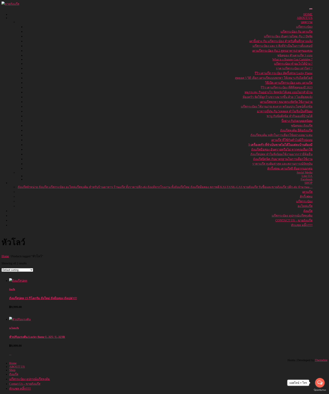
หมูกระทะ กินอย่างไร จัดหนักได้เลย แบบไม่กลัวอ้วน (278, 92)
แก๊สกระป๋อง (304, 26)
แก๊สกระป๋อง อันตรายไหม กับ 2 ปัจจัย (288, 36)
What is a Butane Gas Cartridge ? (292, 59)
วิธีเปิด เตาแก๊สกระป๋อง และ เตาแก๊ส (288, 82)
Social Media (304, 172)
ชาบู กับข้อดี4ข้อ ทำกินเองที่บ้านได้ (289, 116)
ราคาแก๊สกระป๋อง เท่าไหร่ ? (294, 68)
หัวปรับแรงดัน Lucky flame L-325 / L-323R (37, 337)
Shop (308, 182)
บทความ (306, 22)
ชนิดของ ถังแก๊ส (301, 125)
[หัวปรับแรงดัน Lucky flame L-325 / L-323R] (20, 319)
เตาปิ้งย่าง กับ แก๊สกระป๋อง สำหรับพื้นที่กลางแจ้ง (280, 41)
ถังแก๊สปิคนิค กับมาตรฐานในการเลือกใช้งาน (282, 159)
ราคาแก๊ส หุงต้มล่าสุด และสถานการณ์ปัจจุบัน (282, 163)
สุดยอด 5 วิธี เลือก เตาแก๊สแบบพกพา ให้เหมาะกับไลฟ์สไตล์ (273, 78)
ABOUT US (304, 17)
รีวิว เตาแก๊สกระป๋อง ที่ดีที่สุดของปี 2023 (286, 87)
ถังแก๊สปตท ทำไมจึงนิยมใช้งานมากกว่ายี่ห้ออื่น (281, 154)
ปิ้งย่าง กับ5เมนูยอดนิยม (296, 120)
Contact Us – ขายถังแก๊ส (293, 220)
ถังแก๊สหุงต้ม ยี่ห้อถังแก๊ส (296, 130)
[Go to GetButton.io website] (320, 390)
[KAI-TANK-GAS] (10, 4)
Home (307, 14)
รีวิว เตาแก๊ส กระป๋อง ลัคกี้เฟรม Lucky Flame (283, 73)
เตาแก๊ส (307, 191)
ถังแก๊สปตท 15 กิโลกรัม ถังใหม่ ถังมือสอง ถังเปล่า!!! (43, 298)
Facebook (306, 179)
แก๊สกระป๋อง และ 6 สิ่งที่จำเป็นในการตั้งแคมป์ (282, 45)
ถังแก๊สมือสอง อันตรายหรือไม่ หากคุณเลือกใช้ (281, 149)
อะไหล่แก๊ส (305, 206)
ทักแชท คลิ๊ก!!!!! (301, 225)
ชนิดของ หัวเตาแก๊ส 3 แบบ (294, 55)
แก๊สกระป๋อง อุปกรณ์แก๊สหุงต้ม (292, 215)
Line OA (307, 176)
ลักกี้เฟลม (306, 196)
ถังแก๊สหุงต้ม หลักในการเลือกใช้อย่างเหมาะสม (281, 135)
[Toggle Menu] (310, 9)
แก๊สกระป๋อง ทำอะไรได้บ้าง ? (293, 63)
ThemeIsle (321, 360)
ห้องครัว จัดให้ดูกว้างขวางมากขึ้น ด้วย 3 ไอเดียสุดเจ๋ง (277, 97)
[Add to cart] (10, 315)
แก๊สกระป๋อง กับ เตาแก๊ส (296, 31)
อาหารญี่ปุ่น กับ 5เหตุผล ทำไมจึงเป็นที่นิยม (284, 111)
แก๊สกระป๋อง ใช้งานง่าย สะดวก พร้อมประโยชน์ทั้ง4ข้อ (276, 106)
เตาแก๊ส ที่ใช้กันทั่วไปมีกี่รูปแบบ (291, 140)
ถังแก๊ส (307, 210)
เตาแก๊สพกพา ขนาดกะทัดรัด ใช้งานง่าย (286, 101)
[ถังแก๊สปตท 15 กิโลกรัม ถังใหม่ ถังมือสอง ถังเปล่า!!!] (18, 280)
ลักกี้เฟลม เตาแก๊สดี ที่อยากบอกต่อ (289, 168)
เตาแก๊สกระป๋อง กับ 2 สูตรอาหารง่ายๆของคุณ (282, 50)
